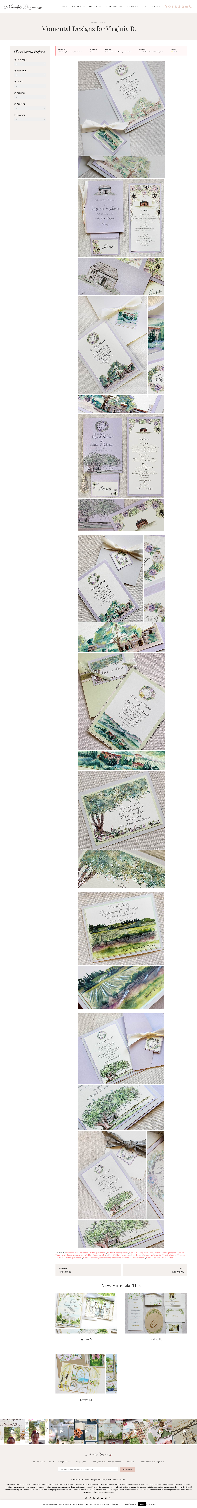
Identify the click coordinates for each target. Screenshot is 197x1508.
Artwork (142, 49)
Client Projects (114, 7)
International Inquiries (153, 1462)
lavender (134, 1255)
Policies (131, 1462)
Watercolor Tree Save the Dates (159, 1257)
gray (78, 1255)
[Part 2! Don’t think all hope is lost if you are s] (12, 1431)
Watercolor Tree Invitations (133, 1257)
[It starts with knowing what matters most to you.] (135, 1431)
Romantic (69, 52)
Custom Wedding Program (165, 1252)
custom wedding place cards (141, 1252)
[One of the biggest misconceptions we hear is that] (184, 1431)
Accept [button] (142, 1504)
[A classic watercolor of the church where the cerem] (86, 1431)
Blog (144, 7)
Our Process (78, 7)
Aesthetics (61, 49)
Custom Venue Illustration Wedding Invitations (86, 1252)
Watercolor (78, 52)
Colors (173, 49)
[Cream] (172, 52)
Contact (156, 7)
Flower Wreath (154, 52)
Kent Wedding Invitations (119, 1255)
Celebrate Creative (118, 1480)
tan (140, 1255)
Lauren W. (178, 1271)
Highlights (132, 7)
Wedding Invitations (124, 52)
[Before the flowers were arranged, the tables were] (61, 1431)
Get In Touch (38, 1462)
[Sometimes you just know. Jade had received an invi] (110, 1431)
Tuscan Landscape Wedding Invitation (159, 1255)
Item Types (108, 49)
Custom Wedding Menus (117, 1252)
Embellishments (110, 52)
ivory (105, 1255)
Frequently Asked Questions (108, 1462)
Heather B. (65, 1271)
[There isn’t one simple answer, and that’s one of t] (160, 1431)
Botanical (61, 52)
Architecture (143, 52)
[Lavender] (175, 52)
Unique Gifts (65, 1462)
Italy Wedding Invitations (91, 1255)
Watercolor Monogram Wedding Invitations (102, 1257)
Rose (161, 52)
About (65, 7)
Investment (95, 7)
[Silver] (177, 52)
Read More (150, 1504)
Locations (93, 49)
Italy (91, 52)
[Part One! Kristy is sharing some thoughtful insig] (37, 1431)
